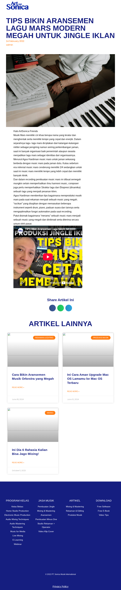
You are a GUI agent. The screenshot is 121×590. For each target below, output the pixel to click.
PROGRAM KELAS (17, 500)
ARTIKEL (74, 500)
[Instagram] (42, 568)
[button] (113, 5)
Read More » (18, 387)
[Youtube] (54, 568)
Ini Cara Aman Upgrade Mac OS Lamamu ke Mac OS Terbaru (88, 378)
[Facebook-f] (66, 568)
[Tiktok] (78, 568)
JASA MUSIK (46, 500)
